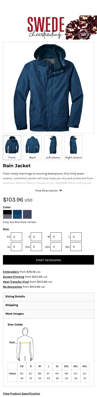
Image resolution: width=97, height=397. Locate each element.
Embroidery (11, 271)
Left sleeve (53, 157)
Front (12, 157)
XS (8, 236)
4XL (67, 247)
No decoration (12, 286)
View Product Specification (21, 393)
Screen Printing (13, 276)
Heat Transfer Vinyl (16, 281)
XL (8, 247)
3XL (47, 247)
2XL (27, 247)
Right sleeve (73, 157)
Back (32, 157)
